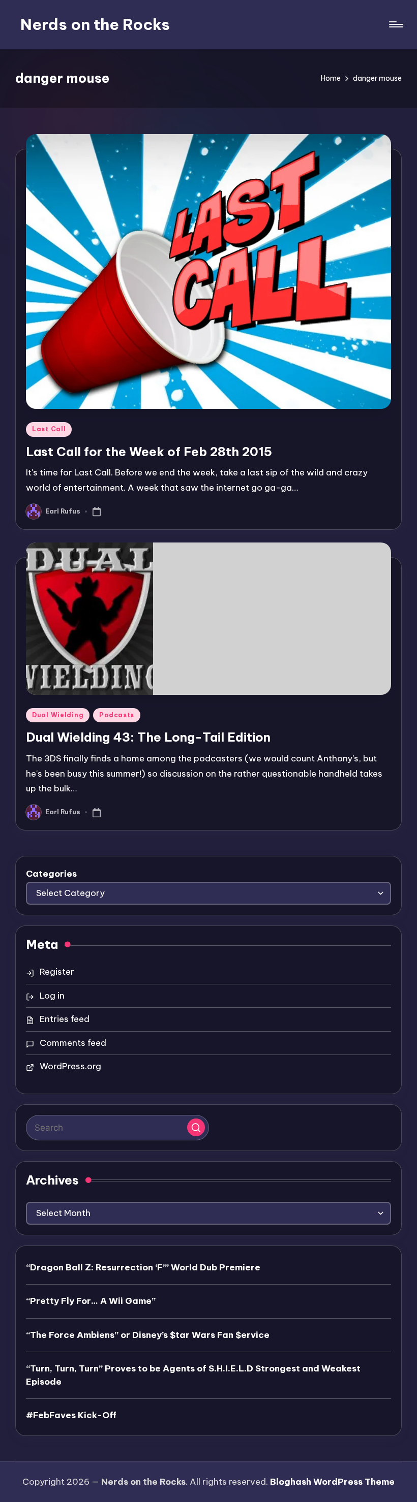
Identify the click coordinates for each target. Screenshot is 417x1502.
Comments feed (73, 1042)
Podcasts (116, 715)
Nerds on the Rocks (95, 24)
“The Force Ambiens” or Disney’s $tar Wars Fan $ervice (148, 1334)
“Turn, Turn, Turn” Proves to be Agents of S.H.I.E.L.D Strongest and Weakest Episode (193, 1375)
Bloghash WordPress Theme (332, 1481)
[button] (196, 1127)
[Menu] (395, 24)
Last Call (49, 429)
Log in (52, 995)
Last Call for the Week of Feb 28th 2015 (149, 451)
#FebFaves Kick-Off (71, 1415)
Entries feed (65, 1019)
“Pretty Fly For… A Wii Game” (91, 1300)
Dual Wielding (57, 715)
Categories (51, 873)
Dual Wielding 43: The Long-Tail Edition (148, 737)
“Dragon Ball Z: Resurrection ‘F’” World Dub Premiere (143, 1267)
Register (57, 971)
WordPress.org (70, 1066)
